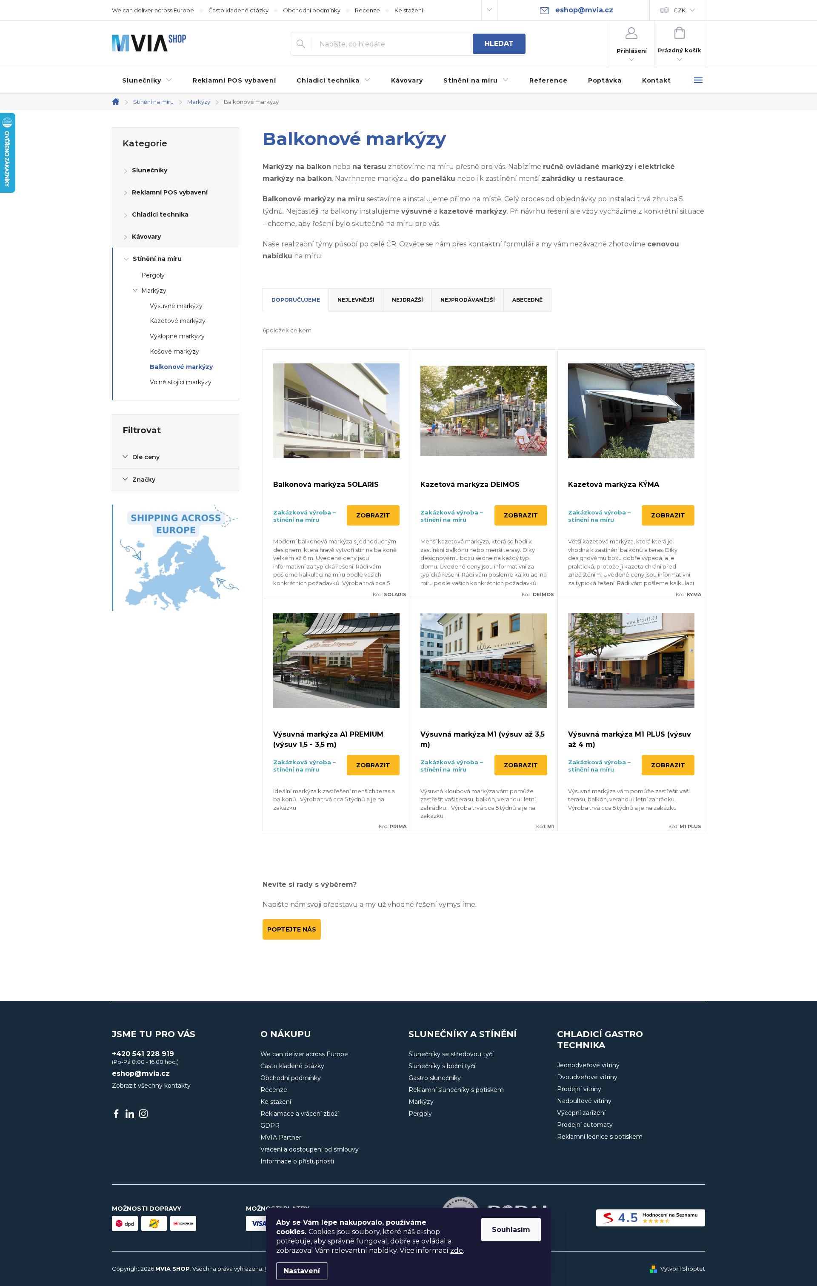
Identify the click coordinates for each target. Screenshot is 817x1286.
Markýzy (153, 290)
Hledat (499, 44)
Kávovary (146, 236)
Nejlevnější (355, 300)
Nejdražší (407, 300)
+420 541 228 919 (143, 1054)
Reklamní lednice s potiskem (600, 1136)
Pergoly (153, 275)
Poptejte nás (291, 929)
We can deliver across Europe (153, 10)
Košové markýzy (174, 351)
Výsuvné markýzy (176, 306)
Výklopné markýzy (177, 336)
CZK (680, 10)
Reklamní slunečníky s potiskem (456, 1089)
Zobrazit (373, 515)
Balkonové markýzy (181, 367)
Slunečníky (149, 170)
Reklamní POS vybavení (170, 192)
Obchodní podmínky (311, 10)
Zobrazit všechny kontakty (151, 1085)
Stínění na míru (157, 259)
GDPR (270, 1125)
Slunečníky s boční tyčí (441, 1066)
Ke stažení (408, 10)
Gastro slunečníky (434, 1078)
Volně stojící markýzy (180, 382)
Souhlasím (511, 1230)
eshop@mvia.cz (141, 1073)
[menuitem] (147, 80)
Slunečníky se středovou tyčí (451, 1054)
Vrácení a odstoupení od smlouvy (309, 1149)
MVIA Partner (280, 1137)
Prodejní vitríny (579, 1089)
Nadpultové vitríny (584, 1100)
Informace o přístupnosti (297, 1161)
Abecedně (527, 300)
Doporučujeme (295, 300)
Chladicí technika (160, 214)
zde (456, 1250)
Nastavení (302, 1271)
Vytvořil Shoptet (682, 1268)
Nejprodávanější (467, 300)
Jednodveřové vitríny (588, 1065)
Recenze (367, 10)
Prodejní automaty (585, 1124)
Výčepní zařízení (581, 1112)
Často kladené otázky (239, 10)
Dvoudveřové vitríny (587, 1077)
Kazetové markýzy (178, 321)
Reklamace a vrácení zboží (299, 1113)
